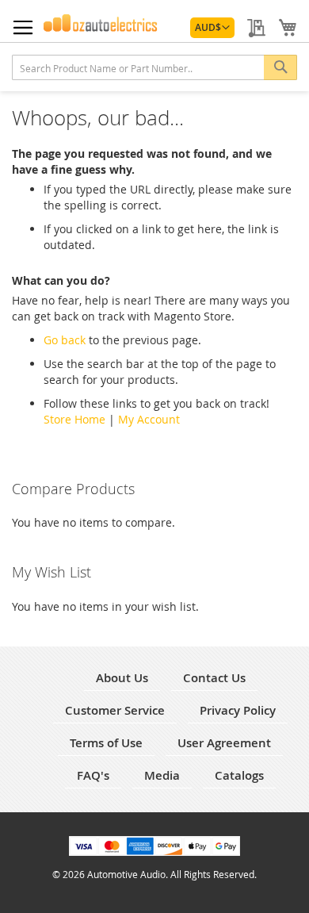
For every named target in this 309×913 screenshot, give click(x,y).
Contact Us (214, 677)
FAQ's (93, 775)
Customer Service (115, 710)
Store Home (74, 419)
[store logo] (101, 23)
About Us (122, 677)
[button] (212, 27)
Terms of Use (106, 743)
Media (162, 775)
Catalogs (239, 775)
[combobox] (154, 67)
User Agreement (224, 743)
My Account (149, 419)
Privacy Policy (238, 710)
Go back (65, 339)
